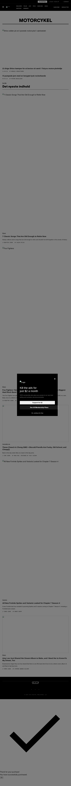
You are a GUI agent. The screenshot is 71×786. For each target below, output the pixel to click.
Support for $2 (37, 402)
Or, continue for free (37, 413)
